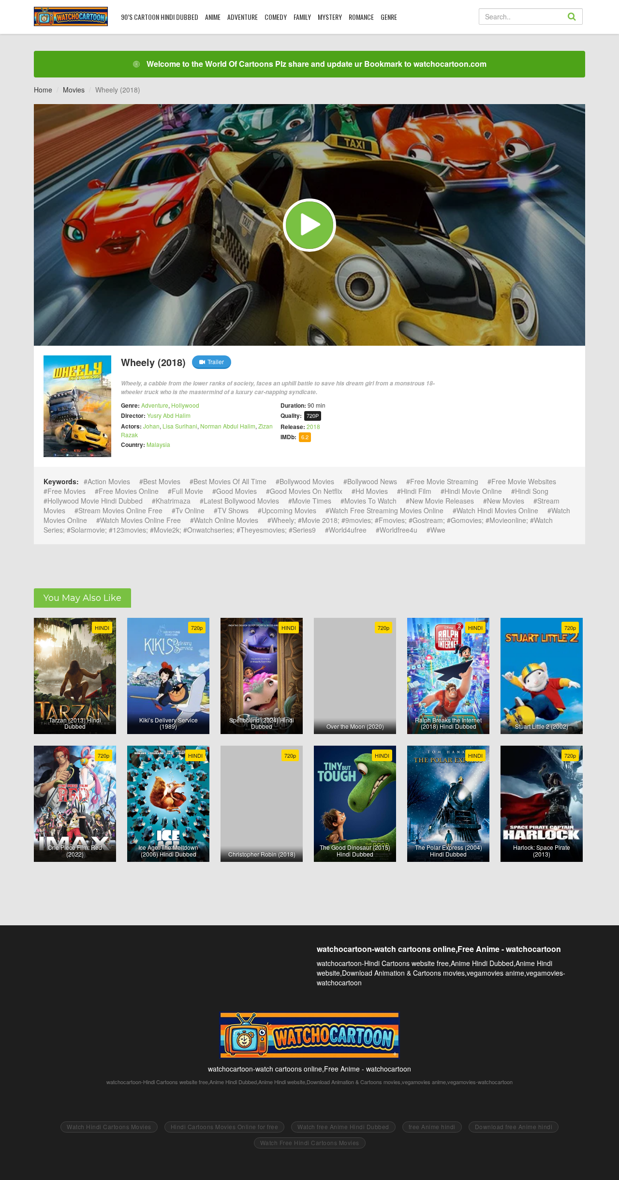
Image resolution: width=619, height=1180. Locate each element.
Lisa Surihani (179, 426)
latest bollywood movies (241, 501)
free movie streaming (444, 481)
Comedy (276, 17)
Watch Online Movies (226, 520)
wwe (437, 530)
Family (302, 17)
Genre (389, 17)
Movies (74, 89)
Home (43, 89)
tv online (190, 510)
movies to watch (370, 501)
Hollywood (185, 405)
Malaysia (158, 444)
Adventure (242, 17)
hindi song (531, 491)
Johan (151, 426)
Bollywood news (372, 481)
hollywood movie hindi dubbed (95, 501)
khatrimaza (173, 501)
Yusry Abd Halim (169, 415)
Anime (213, 17)
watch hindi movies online (497, 510)
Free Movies (66, 491)
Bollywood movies (307, 481)
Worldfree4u (398, 530)
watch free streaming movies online (386, 510)
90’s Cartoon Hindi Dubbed (159, 17)
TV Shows (233, 510)
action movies (109, 481)
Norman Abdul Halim (227, 426)
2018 (313, 426)
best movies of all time (229, 481)
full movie (187, 491)
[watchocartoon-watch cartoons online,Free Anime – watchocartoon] (71, 16)
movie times (311, 501)
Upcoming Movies (289, 510)
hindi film (416, 491)
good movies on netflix (306, 491)
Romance (361, 17)
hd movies (371, 491)
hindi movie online (473, 491)
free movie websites (523, 481)
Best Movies (161, 481)
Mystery (330, 17)
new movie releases (442, 501)
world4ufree (348, 530)
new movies (505, 501)
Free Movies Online (129, 491)
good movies (236, 491)
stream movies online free (120, 510)
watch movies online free (140, 520)
